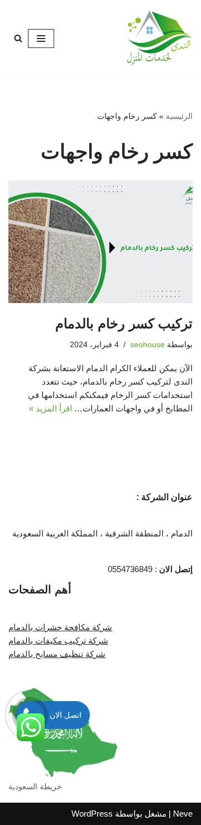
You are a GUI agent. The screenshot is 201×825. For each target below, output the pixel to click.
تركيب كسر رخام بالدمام (124, 323)
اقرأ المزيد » (50, 408)
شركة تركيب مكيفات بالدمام (58, 640)
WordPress (92, 813)
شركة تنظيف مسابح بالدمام (57, 654)
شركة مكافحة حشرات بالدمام (60, 627)
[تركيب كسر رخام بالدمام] (100, 241)
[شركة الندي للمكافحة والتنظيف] (159, 38)
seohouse (147, 344)
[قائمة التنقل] (41, 38)
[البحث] (18, 38)
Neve (183, 813)
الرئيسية (179, 116)
